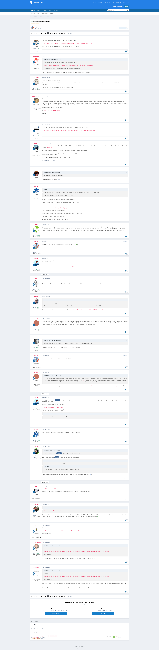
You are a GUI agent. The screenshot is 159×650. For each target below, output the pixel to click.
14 (36, 33)
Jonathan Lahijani (36, 542)
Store (50, 10)
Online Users (45, 13)
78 (35, 329)
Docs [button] (128, 2)
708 (35, 48)
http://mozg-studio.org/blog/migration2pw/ (52, 407)
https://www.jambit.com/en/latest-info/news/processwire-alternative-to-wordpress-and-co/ (101, 386)
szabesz (36, 224)
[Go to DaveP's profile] (36, 173)
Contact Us (77, 646)
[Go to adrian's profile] (36, 263)
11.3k (34, 269)
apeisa (37, 27)
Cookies (82, 646)
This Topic (123, 10)
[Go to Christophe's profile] (36, 42)
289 (35, 307)
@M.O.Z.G (57, 400)
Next (62, 33)
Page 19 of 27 (69, 33)
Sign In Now (103, 613)
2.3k (35, 196)
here (80, 322)
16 (41, 33)
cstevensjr (36, 125)
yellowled (117, 636)
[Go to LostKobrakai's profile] (36, 341)
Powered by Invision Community (79, 648)
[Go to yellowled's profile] (114, 637)
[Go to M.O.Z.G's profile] (36, 451)
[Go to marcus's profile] (36, 301)
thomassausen (35, 637)
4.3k (35, 536)
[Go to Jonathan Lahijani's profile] (36, 547)
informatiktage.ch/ (51, 147)
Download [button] (118, 2)
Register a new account (56, 613)
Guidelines (32, 13)
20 (50, 33)
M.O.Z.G (36, 446)
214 (35, 289)
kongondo (36, 56)
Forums (36, 6)
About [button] (94, 2)
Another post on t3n (47, 281)
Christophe (36, 38)
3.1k (34, 235)
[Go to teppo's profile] (36, 509)
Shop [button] (123, 2)
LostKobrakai (36, 337)
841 (34, 553)
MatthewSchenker (36, 96)
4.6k (35, 252)
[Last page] (65, 33)
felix (36, 278)
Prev (34, 33)
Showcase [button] (100, 2)
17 (43, 33)
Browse (33, 10)
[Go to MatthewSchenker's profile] (36, 100)
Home (31, 6)
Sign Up (126, 6)
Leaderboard (56, 10)
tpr (36, 486)
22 (54, 33)
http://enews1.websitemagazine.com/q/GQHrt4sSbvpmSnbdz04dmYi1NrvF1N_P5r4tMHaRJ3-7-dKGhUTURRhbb (68, 130)
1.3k (35, 135)
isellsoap (36, 318)
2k (34, 153)
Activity (38, 10)
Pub (42, 28)
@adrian (57, 457)
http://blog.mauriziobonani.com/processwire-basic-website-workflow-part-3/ (60, 266)
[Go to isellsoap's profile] (36, 323)
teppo (36, 504)
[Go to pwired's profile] (36, 190)
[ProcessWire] (36, 2)
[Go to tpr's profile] (36, 490)
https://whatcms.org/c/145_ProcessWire (51, 488)
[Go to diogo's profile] (36, 529)
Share (116, 27)
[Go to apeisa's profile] (32, 27)
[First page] (31, 33)
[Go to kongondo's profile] (36, 60)
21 (52, 33)
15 (39, 33)
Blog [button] (113, 2)
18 (45, 33)
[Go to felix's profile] (36, 283)
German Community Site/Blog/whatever (39, 636)
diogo (36, 525)
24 (59, 33)
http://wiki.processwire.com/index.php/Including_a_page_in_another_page (59, 208)
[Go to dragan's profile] (36, 147)
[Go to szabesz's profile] (36, 229)
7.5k (34, 67)
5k (34, 347)
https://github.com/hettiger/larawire (51, 110)
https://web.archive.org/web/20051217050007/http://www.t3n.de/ (89, 309)
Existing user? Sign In (117, 6)
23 (56, 33)
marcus (36, 296)
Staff (38, 13)
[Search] (127, 10)
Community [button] (107, 2)
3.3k (35, 515)
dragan (36, 143)
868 (35, 179)
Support (44, 10)
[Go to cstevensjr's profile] (36, 129)
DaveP (36, 169)
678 (35, 106)
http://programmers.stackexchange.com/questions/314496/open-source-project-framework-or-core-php (67, 43)
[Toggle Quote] (44, 59)
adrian (36, 258)
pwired (36, 186)
